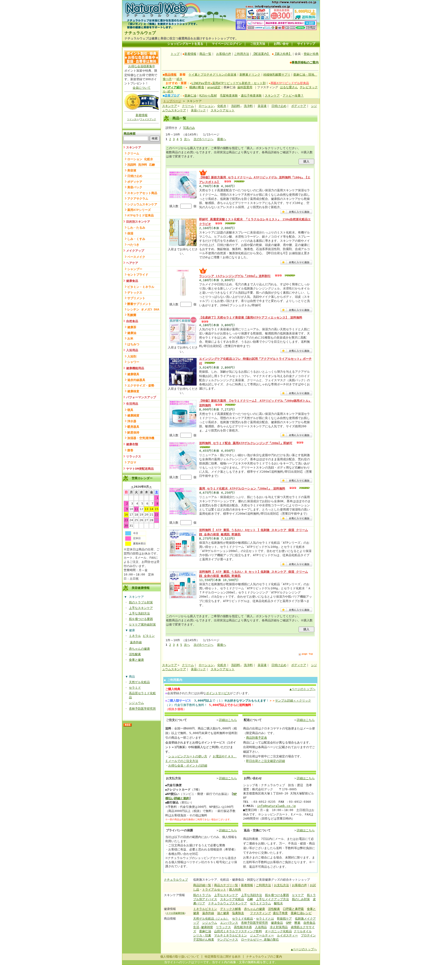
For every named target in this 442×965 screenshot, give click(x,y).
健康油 (131, 333)
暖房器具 (133, 426)
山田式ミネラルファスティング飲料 (238, 931)
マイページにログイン (227, 43)
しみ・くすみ (136, 239)
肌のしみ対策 (301, 899)
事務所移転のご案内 (305, 62)
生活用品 (132, 403)
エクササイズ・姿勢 (140, 385)
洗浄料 (248, 106)
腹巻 (130, 450)
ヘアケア (132, 263)
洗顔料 (235, 106)
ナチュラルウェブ (140, 32)
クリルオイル (303, 931)
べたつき (133, 244)
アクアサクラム (137, 198)
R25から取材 (208, 95)
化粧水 (221, 106)
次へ (187, 139)
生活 (196, 927)
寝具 (130, 410)
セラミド (135, 687)
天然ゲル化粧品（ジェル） (211, 918)
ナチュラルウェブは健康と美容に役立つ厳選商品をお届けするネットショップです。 (181, 38)
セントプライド (137, 274)
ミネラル (135, 635)
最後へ (221, 139)
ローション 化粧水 (140, 159)
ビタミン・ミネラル (140, 287)
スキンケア (133, 147)
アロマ (131, 462)
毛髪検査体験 (229, 95)
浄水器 (131, 421)
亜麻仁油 (190, 95)
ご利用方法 (241, 54)
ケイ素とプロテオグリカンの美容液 (212, 74)
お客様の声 (223, 54)
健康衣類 (132, 444)
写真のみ (189, 128)
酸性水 (278, 903)
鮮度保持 (133, 432)
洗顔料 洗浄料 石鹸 (141, 164)
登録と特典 (311, 54)
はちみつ (133, 344)
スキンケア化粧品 (232, 899)
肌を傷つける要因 (141, 619)
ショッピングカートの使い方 (187, 756)
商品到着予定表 (256, 737)
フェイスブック (148, 119)
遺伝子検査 (280, 913)
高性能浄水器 (243, 927)
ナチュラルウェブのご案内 (264, 956)
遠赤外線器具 (136, 380)
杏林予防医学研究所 (142, 708)
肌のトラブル (202, 895)
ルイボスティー (287, 935)
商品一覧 (205, 54)
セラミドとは (265, 918)
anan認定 (214, 87)
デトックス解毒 (230, 909)
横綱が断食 (196, 87)
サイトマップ (306, 43)
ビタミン (149, 635)
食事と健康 (136, 659)
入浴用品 (132, 350)
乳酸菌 (131, 315)
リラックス (133, 456)
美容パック (134, 187)
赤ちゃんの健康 (139, 648)
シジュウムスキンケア (142, 204)
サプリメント (136, 298)
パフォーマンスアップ (141, 397)
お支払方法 (281, 885)
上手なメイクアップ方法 (272, 899)
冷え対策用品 (279, 927)
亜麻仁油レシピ (301, 913)
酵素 (297, 922)
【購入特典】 (283, 54)
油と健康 (223, 913)
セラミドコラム (260, 903)
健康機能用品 (135, 368)
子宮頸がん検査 (203, 939)
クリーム (133, 153)
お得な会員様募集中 (141, 66)
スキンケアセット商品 (142, 193)
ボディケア (134, 181)
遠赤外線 (136, 642)
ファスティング (260, 913)
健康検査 (133, 391)
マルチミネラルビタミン (230, 935)
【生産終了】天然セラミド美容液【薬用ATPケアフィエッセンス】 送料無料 (250, 317)
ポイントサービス (218, 693)
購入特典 (235, 889)
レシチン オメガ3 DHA (143, 309)
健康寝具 (133, 374)
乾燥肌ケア (284, 918)
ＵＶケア (298, 895)
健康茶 (131, 327)
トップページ (172, 101)
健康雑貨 (133, 415)
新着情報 (142, 115)
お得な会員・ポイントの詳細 (187, 765)
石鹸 (250, 899)
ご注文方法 (257, 43)
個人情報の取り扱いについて (179, 956)
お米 (130, 338)
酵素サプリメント (139, 304)
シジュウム (136, 703)
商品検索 (130, 133)
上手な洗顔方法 (139, 613)
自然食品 (132, 321)
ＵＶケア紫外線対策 (142, 624)
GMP (288, 922)
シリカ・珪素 (202, 935)
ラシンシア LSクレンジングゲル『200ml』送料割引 (235, 276)
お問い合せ (281, 43)
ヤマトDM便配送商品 (140, 468)
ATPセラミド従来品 (140, 215)
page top (307, 653)
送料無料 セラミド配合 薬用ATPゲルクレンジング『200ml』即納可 (245, 443)
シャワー (133, 362)
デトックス (134, 292)
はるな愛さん (289, 87)
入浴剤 (131, 356)
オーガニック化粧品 (278, 931)
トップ (175, 54)
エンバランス (229, 922)
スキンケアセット (223, 110)
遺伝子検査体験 (251, 95)
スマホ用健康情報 (175, 913)
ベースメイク (136, 257)
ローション (206, 106)
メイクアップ (135, 250)
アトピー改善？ (293, 95)
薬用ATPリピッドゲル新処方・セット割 (239, 83)
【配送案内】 (261, 54)
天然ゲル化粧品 (139, 682)
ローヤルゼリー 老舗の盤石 (260, 939)
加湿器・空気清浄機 (140, 438)
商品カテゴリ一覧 (226, 885)
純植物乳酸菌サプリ (276, 74)
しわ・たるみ (136, 227)
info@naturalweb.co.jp (276, 806)
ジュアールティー (262, 935)
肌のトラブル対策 (141, 602)
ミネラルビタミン (205, 909)
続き (180, 79)
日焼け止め (134, 176)
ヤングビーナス (227, 939)
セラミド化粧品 (242, 918)
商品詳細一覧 (202, 885)
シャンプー (134, 269)
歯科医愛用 (244, 87)
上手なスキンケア (141, 608)
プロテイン (308, 935)
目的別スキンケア (138, 221)
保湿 (130, 233)
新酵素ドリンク (249, 74)
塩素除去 (238, 913)
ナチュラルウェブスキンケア (227, 903)
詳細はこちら (228, 720)
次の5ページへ (203, 139)
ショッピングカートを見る (185, 43)
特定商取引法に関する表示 (223, 956)
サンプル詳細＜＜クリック (293, 700)
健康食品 (132, 281)
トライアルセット (214, 889)
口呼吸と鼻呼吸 (293, 909)
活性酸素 (135, 654)
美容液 (131, 170)
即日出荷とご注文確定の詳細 (265, 761)
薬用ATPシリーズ (139, 210)
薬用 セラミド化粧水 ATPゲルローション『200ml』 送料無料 (242, 488)
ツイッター (133, 119)
